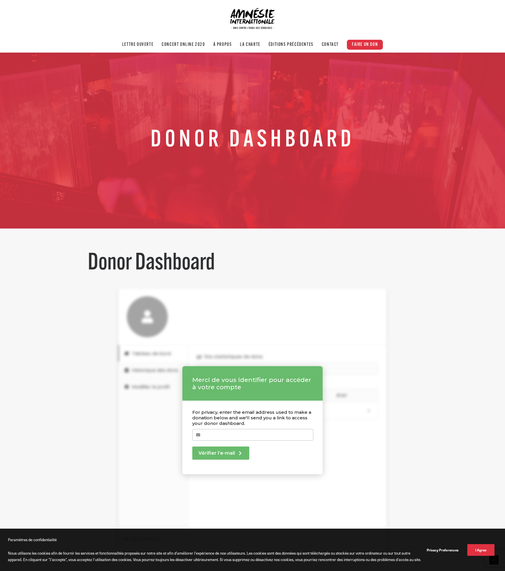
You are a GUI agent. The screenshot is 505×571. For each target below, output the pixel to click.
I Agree (481, 550)
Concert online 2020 (183, 44)
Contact (330, 44)
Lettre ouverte (137, 44)
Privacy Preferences (443, 550)
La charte (250, 44)
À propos (222, 44)
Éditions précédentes (291, 44)
